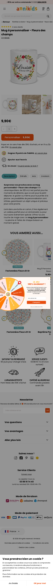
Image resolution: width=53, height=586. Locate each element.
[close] (48, 279)
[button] (36, 302)
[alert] (26, 293)
